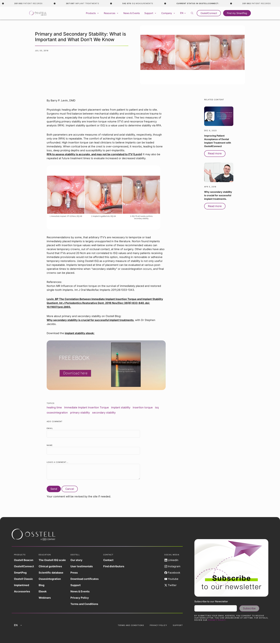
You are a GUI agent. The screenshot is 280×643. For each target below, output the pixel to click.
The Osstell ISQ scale (52, 560)
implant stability (120, 407)
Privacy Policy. (217, 620)
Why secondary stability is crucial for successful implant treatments (90, 320)
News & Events (131, 13)
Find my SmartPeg (237, 13)
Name (50, 445)
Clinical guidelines (50, 566)
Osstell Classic (23, 578)
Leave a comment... (57, 462)
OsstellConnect (209, 13)
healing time (54, 407)
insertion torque (143, 407)
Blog (41, 585)
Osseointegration (50, 578)
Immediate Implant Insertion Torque (86, 407)
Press (74, 572)
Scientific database (51, 572)
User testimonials (81, 566)
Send (53, 488)
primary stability (80, 412)
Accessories (22, 591)
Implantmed (21, 585)
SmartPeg (20, 572)
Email (50, 428)
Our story (76, 560)
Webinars (45, 597)
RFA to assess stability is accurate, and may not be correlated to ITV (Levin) (94, 154)
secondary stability (104, 412)
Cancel (69, 488)
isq (157, 407)
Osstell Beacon (23, 560)
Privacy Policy (79, 597)
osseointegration (57, 412)
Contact (108, 560)
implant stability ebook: (79, 333)
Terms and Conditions (84, 604)
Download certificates (84, 578)
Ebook (43, 591)
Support (75, 585)
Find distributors (113, 566)
